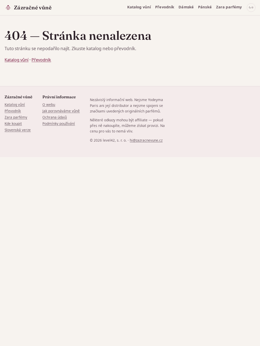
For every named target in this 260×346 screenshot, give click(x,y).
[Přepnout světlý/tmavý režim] (251, 7)
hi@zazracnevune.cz (146, 140)
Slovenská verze (18, 129)
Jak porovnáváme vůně (61, 110)
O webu (48, 104)
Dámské (186, 6)
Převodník (164, 6)
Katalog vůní (139, 6)
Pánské (205, 6)
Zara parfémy (229, 6)
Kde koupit (13, 123)
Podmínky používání (58, 123)
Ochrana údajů (54, 117)
